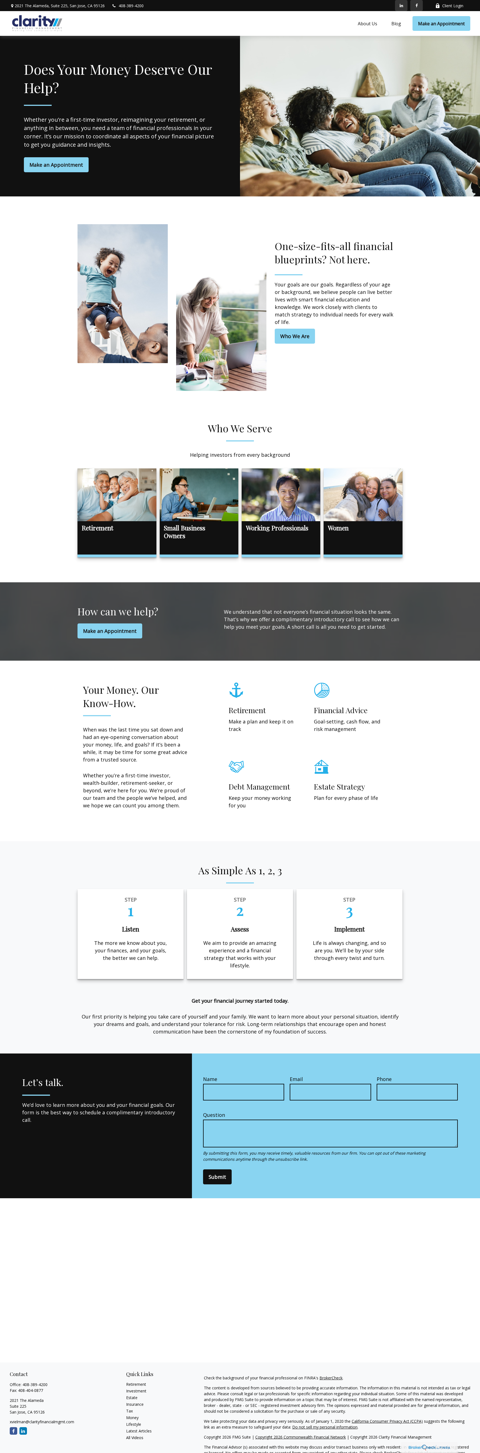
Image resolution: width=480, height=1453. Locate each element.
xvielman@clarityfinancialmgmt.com (42, 1421)
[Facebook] (416, 5)
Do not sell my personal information (325, 1427)
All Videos (134, 1437)
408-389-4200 (131, 5)
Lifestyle (133, 1424)
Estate (132, 1397)
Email (296, 1079)
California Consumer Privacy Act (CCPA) (387, 1421)
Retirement (136, 1384)
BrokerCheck (330, 1377)
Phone (384, 1079)
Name (210, 1079)
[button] (367, 23)
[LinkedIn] (401, 5)
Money (132, 1417)
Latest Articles (139, 1431)
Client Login (452, 5)
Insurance (135, 1404)
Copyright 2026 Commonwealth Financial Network (300, 1437)
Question (214, 1115)
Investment (136, 1391)
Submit (217, 1177)
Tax (129, 1411)
